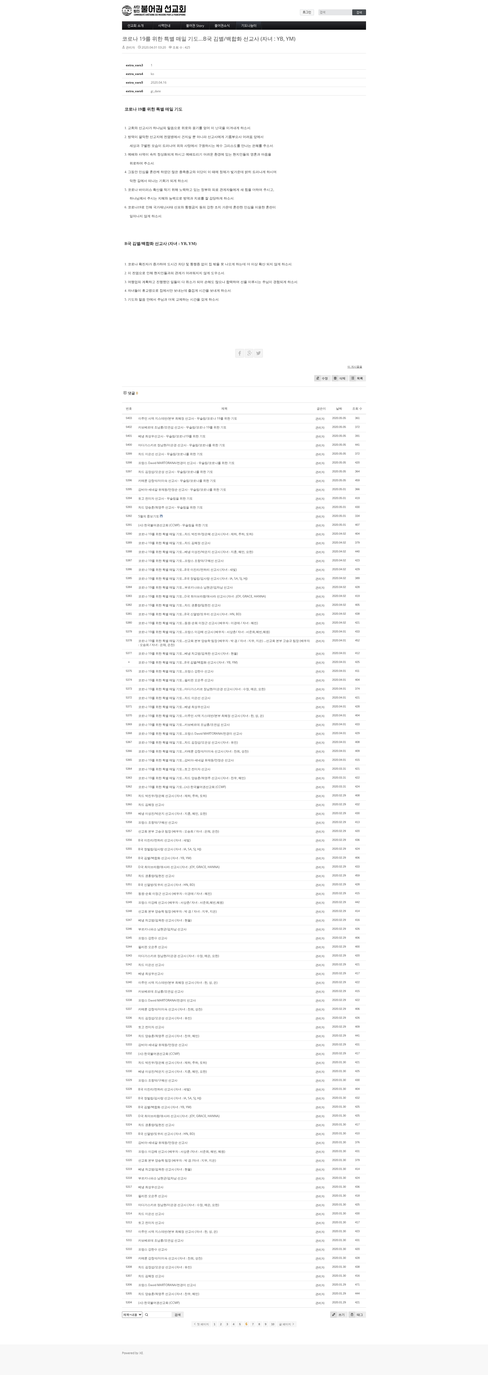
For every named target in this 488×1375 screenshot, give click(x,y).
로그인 (307, 12)
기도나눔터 (248, 25)
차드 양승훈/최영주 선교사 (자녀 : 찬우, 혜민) (168, 1036)
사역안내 (164, 25)
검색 (178, 1314)
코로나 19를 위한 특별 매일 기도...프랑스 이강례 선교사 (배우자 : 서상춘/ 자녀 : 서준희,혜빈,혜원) (204, 632)
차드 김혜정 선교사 (151, 804)
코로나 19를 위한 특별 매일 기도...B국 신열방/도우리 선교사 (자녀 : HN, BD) (189, 614)
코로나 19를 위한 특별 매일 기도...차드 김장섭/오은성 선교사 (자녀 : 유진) (188, 742)
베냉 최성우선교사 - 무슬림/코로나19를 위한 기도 (172, 436)
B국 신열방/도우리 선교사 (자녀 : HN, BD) (166, 885)
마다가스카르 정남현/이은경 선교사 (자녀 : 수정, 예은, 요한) (178, 956)
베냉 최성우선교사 (150, 973)
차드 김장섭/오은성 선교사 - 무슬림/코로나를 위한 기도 (175, 472)
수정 (325, 378)
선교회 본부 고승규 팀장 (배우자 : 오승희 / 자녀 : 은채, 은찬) (178, 831)
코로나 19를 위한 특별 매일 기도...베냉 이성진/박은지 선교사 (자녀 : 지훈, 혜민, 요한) (195, 552)
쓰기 (341, 1314)
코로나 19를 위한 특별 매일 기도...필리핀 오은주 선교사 (176, 680)
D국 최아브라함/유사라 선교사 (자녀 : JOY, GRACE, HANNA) (179, 867)
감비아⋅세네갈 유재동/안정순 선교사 (163, 1045)
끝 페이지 (285, 1324)
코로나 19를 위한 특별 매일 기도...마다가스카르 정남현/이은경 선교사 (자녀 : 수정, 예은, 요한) (201, 689)
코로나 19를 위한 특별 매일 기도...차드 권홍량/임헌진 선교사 (179, 605)
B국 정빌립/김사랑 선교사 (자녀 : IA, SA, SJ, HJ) (169, 849)
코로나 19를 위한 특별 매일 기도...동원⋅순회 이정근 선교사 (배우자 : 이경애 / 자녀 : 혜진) (198, 623)
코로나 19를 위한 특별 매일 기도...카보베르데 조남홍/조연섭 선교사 (184, 724)
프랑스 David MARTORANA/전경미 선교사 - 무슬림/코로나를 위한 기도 (186, 463)
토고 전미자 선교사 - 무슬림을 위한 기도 (165, 498)
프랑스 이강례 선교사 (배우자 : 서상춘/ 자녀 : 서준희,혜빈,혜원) (181, 902)
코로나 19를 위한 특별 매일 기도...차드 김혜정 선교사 (174, 543)
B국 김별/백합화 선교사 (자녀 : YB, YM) (164, 858)
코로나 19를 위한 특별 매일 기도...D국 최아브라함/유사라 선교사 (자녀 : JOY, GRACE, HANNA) (202, 596)
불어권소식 (222, 25)
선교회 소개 (135, 25)
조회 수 (357, 408)
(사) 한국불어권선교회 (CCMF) (159, 1054)
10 (272, 1324)
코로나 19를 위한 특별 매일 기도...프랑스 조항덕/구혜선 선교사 (181, 561)
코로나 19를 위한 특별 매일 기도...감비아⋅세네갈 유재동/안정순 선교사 (186, 760)
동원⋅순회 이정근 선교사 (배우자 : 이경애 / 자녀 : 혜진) (175, 893)
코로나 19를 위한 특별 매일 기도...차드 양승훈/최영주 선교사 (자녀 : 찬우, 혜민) (192, 778)
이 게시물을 (354, 366)
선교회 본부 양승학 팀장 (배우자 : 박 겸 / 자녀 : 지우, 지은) (177, 911)
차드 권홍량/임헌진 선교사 (156, 876)
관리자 (320, 418)
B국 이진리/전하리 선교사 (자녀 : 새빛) (164, 840)
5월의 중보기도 (148, 516)
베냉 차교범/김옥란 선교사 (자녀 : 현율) (165, 920)
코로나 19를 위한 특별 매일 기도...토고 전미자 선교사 (174, 769)
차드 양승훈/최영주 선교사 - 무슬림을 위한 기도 (170, 507)
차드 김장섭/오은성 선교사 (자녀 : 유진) (165, 1018)
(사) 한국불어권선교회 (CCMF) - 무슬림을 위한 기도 (173, 525)
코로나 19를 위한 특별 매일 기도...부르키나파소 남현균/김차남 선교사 (185, 587)
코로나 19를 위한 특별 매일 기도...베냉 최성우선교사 (174, 707)
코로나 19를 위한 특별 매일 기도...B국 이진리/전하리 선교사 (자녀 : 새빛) (187, 569)
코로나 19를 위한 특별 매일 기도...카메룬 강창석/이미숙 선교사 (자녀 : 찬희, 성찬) (193, 751)
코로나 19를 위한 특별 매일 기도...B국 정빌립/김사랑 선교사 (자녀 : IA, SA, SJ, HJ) (193, 578)
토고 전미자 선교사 (151, 1027)
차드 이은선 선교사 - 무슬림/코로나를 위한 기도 (170, 454)
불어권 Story (195, 25)
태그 (359, 1314)
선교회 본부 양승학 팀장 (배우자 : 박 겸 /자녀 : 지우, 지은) (177, 1160)
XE (141, 1353)
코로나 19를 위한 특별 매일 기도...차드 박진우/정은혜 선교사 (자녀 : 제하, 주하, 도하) (195, 534)
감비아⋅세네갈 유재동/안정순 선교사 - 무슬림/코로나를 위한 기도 (182, 489)
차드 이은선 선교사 (151, 965)
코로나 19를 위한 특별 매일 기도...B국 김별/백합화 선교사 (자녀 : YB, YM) (208, 38)
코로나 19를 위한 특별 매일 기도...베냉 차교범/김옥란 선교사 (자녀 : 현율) (188, 653)
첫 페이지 (202, 1324)
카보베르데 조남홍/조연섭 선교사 (161, 991)
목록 (360, 378)
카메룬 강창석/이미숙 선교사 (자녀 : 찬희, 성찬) (170, 1009)
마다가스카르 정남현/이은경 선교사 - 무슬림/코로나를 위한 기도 (181, 445)
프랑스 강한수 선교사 (152, 938)
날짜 (339, 408)
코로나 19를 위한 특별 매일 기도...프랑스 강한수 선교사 (176, 671)
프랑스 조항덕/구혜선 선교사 (157, 822)
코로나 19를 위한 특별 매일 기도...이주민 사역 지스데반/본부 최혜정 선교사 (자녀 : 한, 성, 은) (201, 716)
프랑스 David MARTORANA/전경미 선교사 (167, 1000)
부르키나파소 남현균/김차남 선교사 (162, 929)
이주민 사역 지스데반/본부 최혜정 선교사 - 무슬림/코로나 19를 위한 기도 (187, 418)
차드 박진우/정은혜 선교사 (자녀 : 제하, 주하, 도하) (172, 796)
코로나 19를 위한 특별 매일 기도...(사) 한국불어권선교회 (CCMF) (182, 787)
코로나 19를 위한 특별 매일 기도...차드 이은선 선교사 (174, 698)
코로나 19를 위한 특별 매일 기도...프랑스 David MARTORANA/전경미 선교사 (190, 733)
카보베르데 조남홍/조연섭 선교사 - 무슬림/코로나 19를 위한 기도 (182, 427)
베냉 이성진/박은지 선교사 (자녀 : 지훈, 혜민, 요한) (172, 813)
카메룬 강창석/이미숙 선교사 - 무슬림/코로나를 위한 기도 (177, 480)
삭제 (342, 378)
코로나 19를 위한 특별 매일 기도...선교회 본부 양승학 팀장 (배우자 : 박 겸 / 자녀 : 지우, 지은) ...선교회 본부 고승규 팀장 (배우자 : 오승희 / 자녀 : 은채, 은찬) (224, 643)
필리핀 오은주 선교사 (152, 947)
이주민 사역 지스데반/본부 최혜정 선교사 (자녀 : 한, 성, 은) (178, 982)
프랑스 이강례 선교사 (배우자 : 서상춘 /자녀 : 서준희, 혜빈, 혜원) (181, 1151)
